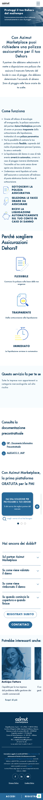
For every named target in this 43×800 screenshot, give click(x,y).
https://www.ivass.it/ (33, 754)
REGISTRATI (32, 796)
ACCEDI (10, 796)
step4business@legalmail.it (23, 740)
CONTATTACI (20, 624)
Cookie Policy (29, 783)
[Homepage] (6, 3)
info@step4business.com (21, 737)
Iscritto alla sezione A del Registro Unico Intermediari (19, 759)
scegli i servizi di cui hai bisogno (19, 518)
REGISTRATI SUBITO (20, 614)
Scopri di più (9, 700)
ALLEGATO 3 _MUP (16, 453)
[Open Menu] (38, 4)
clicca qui (29, 766)
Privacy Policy (14, 783)
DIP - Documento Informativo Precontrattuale (20, 445)
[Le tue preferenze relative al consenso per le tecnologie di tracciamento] (39, 796)
